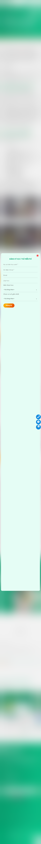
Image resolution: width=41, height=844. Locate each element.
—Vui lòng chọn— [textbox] (9, 289)
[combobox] (20, 290)
